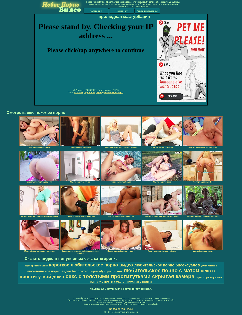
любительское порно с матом (161, 270)
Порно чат (122, 11)
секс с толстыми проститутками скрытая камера (130, 276)
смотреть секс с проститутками (124, 281)
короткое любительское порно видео (91, 264)
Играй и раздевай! (147, 11)
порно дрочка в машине (36, 266)
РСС (130, 309)
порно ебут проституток (106, 271)
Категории (96, 11)
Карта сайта (117, 309)
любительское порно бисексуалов (167, 265)
